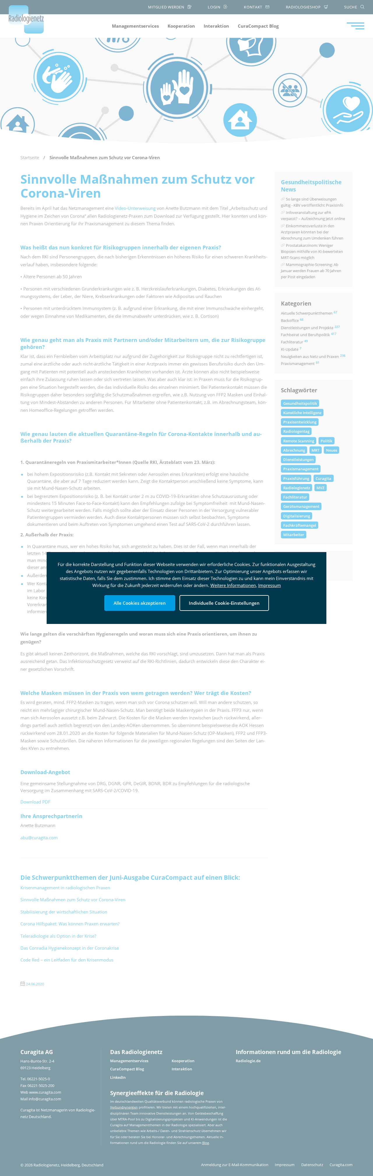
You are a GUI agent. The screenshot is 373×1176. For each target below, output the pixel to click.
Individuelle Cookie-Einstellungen (224, 603)
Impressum (269, 585)
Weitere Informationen (233, 585)
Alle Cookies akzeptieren (140, 603)
